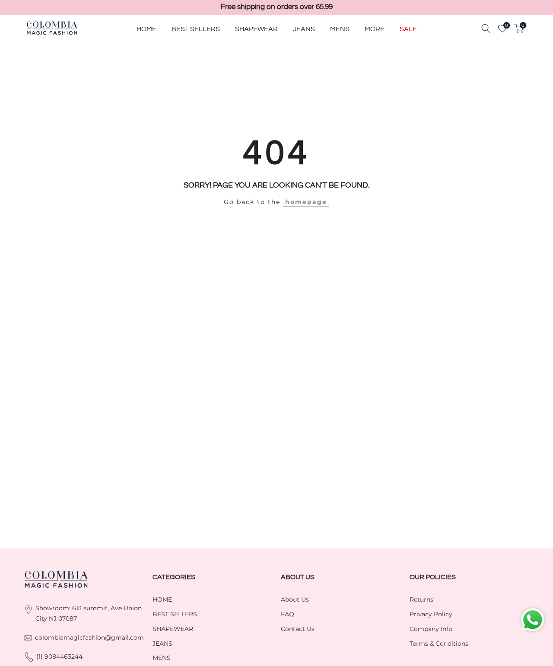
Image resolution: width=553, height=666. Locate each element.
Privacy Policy (431, 614)
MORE (375, 28)
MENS (340, 28)
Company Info (431, 629)
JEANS (304, 28)
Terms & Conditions (439, 643)
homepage (306, 202)
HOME (146, 28)
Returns (421, 599)
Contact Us (298, 629)
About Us (295, 599)
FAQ (287, 614)
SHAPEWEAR (256, 28)
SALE (408, 28)
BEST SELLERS (196, 28)
